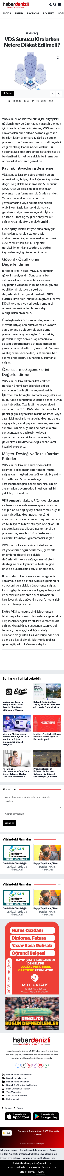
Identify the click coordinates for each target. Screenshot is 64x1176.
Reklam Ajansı (8, 1154)
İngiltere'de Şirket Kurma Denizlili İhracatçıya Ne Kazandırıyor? (47, 737)
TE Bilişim (39, 1143)
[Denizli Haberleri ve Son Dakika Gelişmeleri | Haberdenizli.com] (15, 5)
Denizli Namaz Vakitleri (17, 1082)
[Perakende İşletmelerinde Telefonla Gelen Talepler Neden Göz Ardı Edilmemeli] (17, 758)
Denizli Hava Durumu (16, 1078)
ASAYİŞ (6, 13)
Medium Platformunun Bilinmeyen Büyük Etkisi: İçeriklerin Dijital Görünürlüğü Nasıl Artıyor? (16, 739)
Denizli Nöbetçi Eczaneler (19, 1075)
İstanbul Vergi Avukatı (45, 1150)
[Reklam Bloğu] (32, 958)
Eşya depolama (48, 1154)
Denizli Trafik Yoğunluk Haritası (21, 1085)
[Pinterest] (29, 1065)
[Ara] (54, 4)
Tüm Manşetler (14, 1092)
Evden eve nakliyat (11, 1158)
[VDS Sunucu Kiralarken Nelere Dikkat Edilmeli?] (32, 71)
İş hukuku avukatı (9, 1150)
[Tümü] (59, 839)
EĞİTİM (18, 13)
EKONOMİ (33, 13)
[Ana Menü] (59, 4)
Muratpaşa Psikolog (27, 1154)
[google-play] (46, 1117)
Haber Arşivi (12, 1099)
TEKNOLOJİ (32, 33)
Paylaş (9, 93)
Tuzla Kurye (26, 1150)
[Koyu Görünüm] (50, 4)
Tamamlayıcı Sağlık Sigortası (38, 1158)
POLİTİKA (48, 13)
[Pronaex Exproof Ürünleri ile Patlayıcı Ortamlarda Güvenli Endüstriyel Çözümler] (47, 758)
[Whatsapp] (46, 1065)
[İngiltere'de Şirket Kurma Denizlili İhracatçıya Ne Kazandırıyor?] (47, 723)
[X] (23, 1065)
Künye (20, 1108)
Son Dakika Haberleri (16, 1095)
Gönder (9, 823)
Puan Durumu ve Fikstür (18, 1089)
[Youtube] (40, 1065)
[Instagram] (34, 1065)
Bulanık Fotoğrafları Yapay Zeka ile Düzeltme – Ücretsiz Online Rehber (46, 705)
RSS (8, 1133)
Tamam (40, 1172)
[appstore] (18, 1117)
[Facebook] (18, 1065)
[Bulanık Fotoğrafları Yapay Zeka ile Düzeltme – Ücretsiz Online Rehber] (47, 691)
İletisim (8, 1108)
